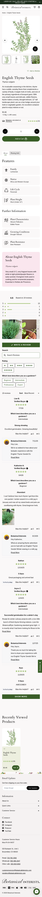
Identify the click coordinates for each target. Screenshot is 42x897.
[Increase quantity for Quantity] (36, 131)
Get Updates (33, 788)
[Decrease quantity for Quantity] (5, 131)
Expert (20, 385)
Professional (9, 385)
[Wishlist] (35, 7)
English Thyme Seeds (9, 754)
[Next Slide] (38, 329)
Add (14, 767)
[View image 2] (16, 59)
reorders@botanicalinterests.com (14, 873)
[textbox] (21, 355)
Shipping (9, 120)
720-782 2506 (12, 858)
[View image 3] (26, 59)
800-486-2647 (15, 861)
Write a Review (26, 345)
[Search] (7, 7)
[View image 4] (35, 59)
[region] (21, 329)
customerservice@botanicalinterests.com (16, 870)
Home (4, 13)
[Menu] (3, 7)
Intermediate (20, 380)
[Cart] (39, 7)
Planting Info (15, 153)
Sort (21, 393)
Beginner (7, 380)
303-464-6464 (15, 864)
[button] (33, 71)
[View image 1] (6, 59)
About (5, 153)
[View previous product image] (5, 40)
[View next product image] (37, 40)
